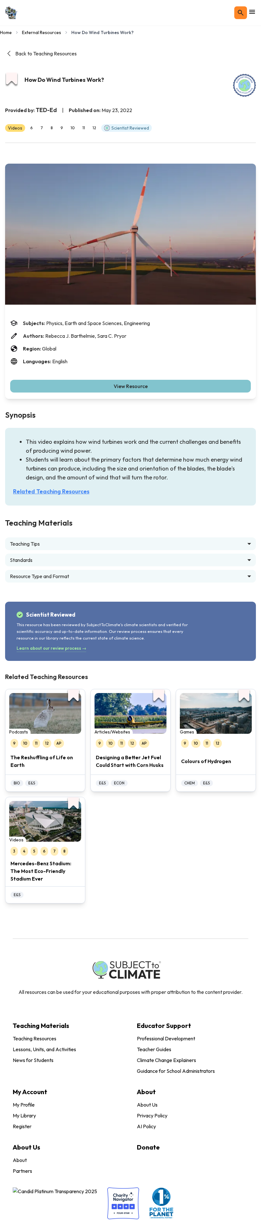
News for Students (33, 1060)
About (20, 1160)
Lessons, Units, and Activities (44, 1049)
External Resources (41, 32)
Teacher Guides (154, 1049)
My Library (24, 1115)
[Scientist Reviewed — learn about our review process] (244, 85)
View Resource (131, 386)
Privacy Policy (152, 1115)
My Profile (24, 1104)
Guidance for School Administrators (176, 1071)
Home (6, 32)
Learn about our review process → (51, 648)
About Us (147, 1104)
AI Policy (146, 1126)
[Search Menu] (240, 12)
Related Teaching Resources (51, 491)
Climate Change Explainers (166, 1060)
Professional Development (166, 1038)
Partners (22, 1171)
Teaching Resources (34, 1038)
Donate (148, 1147)
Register (22, 1126)
